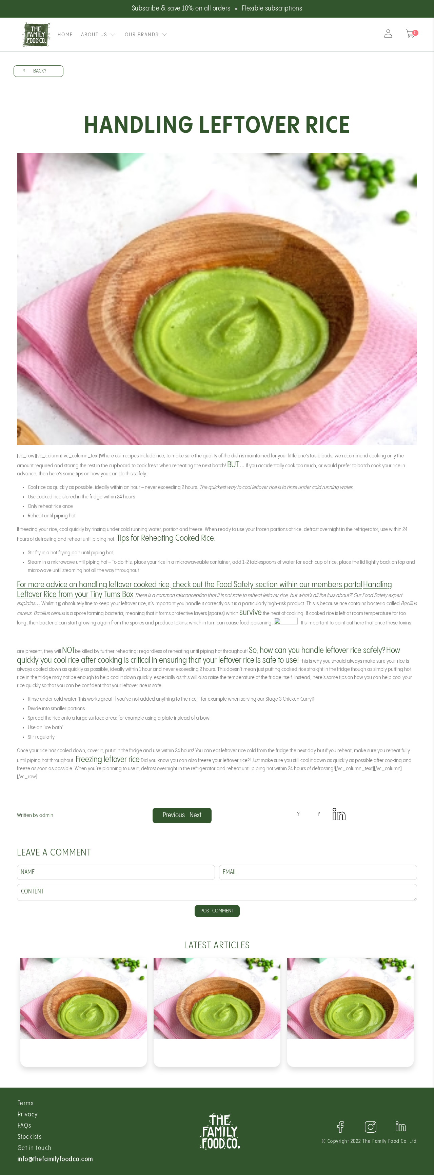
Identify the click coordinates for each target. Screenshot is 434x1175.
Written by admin (35, 815)
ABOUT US (94, 35)
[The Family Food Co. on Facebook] (340, 1131)
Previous (174, 815)
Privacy (28, 1114)
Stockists (30, 1137)
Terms (26, 1103)
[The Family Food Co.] (37, 34)
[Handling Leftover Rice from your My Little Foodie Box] (217, 998)
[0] (410, 34)
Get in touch (35, 1148)
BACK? (34, 71)
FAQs (25, 1125)
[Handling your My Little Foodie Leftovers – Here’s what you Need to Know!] (350, 998)
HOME (65, 35)
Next (195, 815)
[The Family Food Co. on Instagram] (370, 1131)
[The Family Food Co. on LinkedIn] (339, 819)
